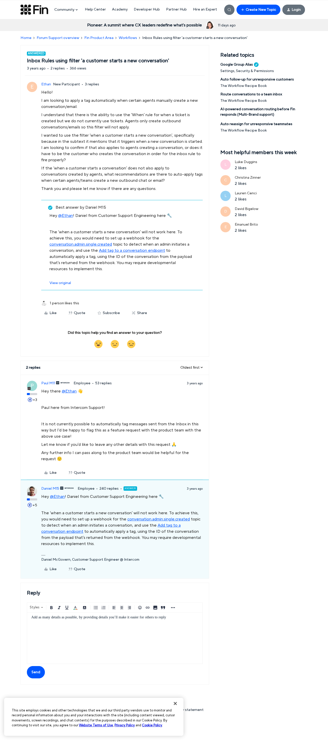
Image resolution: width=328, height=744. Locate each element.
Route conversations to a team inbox (251, 94)
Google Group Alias (236, 64)
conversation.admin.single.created (80, 244)
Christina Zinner (248, 177)
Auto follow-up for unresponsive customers (257, 79)
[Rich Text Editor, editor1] (114, 638)
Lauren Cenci (246, 193)
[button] (258, 10)
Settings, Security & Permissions (247, 71)
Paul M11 (48, 383)
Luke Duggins (246, 162)
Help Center (95, 9)
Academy (120, 9)
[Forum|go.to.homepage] (34, 10)
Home (26, 37)
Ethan (46, 84)
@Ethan (65, 215)
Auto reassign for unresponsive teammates (256, 124)
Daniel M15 (50, 488)
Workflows (128, 37)
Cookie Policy (152, 725)
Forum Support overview (58, 37)
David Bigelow (246, 209)
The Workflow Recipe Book (243, 86)
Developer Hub (147, 9)
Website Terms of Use (96, 725)
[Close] (175, 703)
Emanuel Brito (246, 224)
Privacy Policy (125, 725)
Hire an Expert (205, 9)
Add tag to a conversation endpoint (132, 250)
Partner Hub (176, 9)
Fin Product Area (99, 37)
